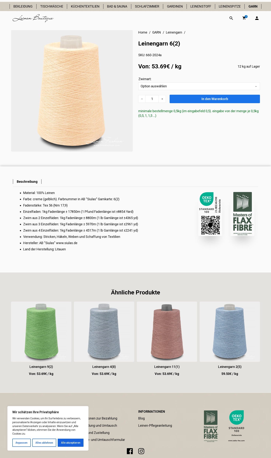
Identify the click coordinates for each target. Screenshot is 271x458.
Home (142, 32)
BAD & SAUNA (117, 6)
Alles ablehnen (44, 442)
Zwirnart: (144, 79)
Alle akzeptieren (70, 442)
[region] (47, 428)
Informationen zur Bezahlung (96, 418)
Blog (141, 418)
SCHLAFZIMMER (147, 6)
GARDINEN (175, 6)
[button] (244, 18)
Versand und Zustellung (92, 433)
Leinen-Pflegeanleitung (155, 425)
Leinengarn (174, 32)
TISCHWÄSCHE (51, 6)
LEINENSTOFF (200, 6)
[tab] (27, 181)
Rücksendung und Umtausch (96, 425)
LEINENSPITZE (230, 6)
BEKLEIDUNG (22, 6)
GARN (253, 6)
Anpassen (21, 442)
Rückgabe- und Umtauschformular (100, 440)
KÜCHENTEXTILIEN (85, 6)
